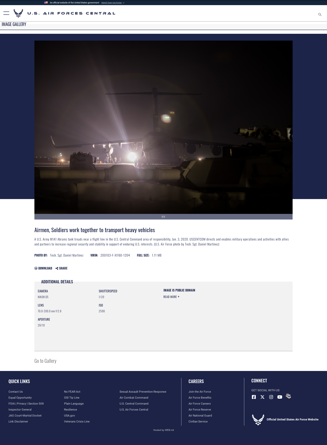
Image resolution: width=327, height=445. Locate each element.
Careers (196, 381)
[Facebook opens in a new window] (253, 396)
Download (44, 268)
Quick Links (19, 381)
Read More (171, 297)
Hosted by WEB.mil (163, 430)
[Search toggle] (320, 13)
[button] (113, 2)
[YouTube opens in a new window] (279, 396)
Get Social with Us (265, 390)
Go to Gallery (45, 360)
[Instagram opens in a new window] (271, 396)
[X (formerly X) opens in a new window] (262, 396)
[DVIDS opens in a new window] (288, 396)
